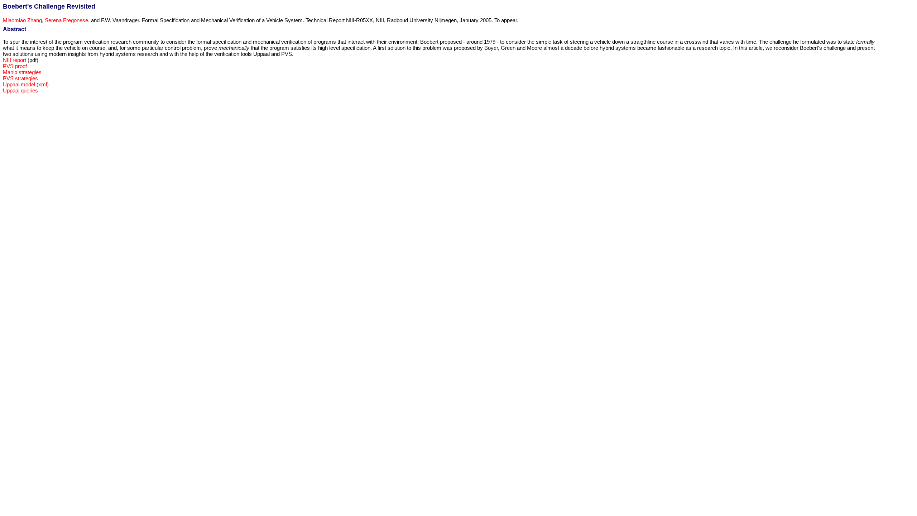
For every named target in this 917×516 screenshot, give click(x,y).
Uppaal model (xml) (26, 84)
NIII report (14, 60)
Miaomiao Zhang (22, 20)
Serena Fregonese (66, 20)
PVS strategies (20, 78)
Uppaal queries (20, 90)
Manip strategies (22, 72)
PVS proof (15, 66)
